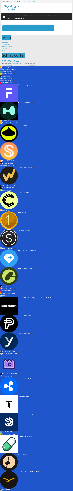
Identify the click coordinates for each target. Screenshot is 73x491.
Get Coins (17, 15)
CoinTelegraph (9, 60)
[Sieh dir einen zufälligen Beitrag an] (69, 17)
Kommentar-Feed (7, 46)
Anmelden (5, 42)
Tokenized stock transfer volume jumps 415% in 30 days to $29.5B (29, 2)
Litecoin (17, 61)
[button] (12, 15)
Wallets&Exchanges (28, 15)
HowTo (38, 15)
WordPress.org (6, 48)
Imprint (9, 18)
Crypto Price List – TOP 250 (49, 15)
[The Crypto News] (4, 17)
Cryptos (9, 15)
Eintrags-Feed (6, 44)
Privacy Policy (19, 18)
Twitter (4, 50)
